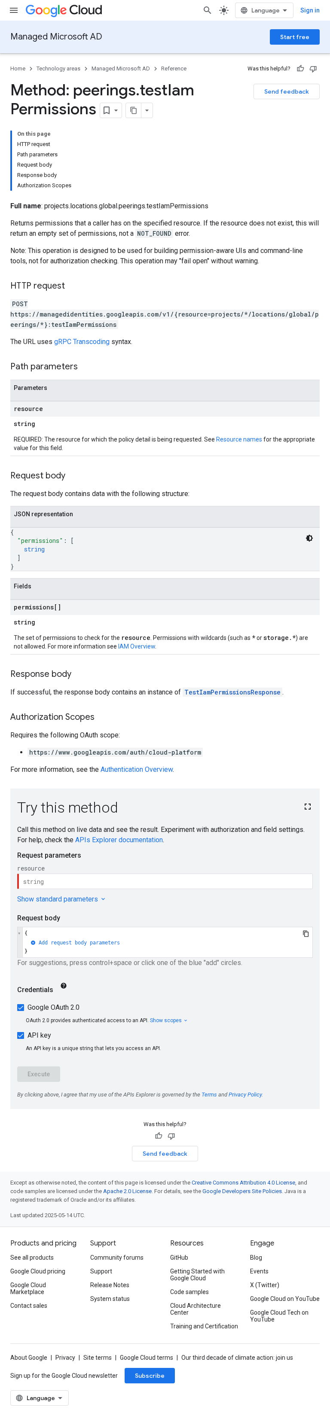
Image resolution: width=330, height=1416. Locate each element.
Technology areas (58, 68)
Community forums (117, 1257)
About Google (28, 1357)
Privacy (65, 1357)
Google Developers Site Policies (242, 1191)
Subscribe (150, 1375)
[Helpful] (300, 68)
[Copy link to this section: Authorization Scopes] (103, 718)
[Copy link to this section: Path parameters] (86, 367)
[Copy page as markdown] (133, 110)
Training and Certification (204, 1326)
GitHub (179, 1257)
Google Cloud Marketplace (28, 1288)
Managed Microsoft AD (56, 36)
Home (17, 68)
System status (110, 1298)
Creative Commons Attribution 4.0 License (243, 1182)
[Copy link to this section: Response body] (80, 675)
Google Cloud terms (146, 1357)
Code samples (189, 1291)
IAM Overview (136, 646)
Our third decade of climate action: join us (237, 1357)
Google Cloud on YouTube (285, 1298)
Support (101, 1271)
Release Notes (109, 1285)
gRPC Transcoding (82, 342)
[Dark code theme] (309, 538)
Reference (173, 68)
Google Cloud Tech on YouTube (279, 1316)
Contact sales (28, 1305)
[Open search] (207, 10)
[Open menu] (13, 10)
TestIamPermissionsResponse (232, 692)
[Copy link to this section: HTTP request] (73, 286)
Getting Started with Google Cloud (197, 1275)
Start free (294, 37)
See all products (32, 1257)
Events (259, 1271)
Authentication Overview (137, 769)
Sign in (310, 10)
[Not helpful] (313, 68)
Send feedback (286, 91)
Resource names (239, 439)
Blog (256, 1257)
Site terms (97, 1357)
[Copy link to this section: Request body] (73, 476)
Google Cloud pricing (37, 1271)
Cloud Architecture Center (195, 1309)
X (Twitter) (264, 1285)
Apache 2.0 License (127, 1191)
